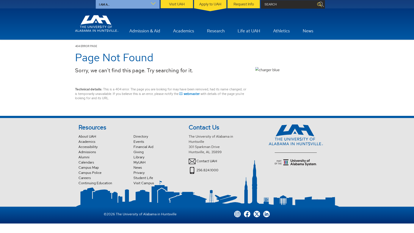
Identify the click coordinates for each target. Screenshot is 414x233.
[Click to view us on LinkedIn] (266, 213)
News (137, 167)
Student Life (143, 178)
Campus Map (88, 167)
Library (138, 157)
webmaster (192, 94)
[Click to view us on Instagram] (237, 213)
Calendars (86, 162)
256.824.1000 (207, 170)
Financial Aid (143, 147)
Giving (138, 152)
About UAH (87, 136)
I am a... (104, 4)
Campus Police (90, 172)
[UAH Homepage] (97, 23)
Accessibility (88, 147)
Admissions (87, 152)
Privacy (139, 172)
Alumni (83, 157)
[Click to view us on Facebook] (247, 213)
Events (138, 141)
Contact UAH (206, 161)
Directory (140, 136)
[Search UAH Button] (319, 4)
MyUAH (139, 162)
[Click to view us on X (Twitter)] (257, 213)
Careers (84, 178)
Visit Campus (143, 183)
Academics (86, 141)
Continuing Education (95, 183)
